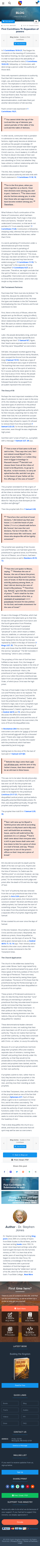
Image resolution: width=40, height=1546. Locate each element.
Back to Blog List (21, 1155)
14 (13, 943)
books (19, 1244)
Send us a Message (20, 1445)
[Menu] (3, 3)
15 (19, 712)
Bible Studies (9, 21)
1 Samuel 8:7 (23, 340)
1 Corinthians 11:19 (25, 262)
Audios (25, 1410)
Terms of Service (30, 1541)
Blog (24, 1403)
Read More (28, 1274)
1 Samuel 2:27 (20, 441)
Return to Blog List (20, 16)
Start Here (21, 1308)
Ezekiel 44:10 (8, 712)
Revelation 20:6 (9, 729)
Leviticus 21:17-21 (9, 794)
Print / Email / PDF (21, 1160)
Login (20, 1543)
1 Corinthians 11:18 (25, 177)
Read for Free (20, 1385)
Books (5, 1403)
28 (28, 441)
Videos (5, 1417)
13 (10, 943)
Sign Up (20, 1472)
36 (2, 814)
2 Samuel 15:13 (12, 360)
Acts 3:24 (15, 896)
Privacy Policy (16, 1541)
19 (35, 177)
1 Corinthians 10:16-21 (12, 50)
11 (7, 943)
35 (12, 645)
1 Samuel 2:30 (30, 509)
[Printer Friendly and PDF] (36, 21)
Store (5, 1423)
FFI (24, 1417)
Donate (20, 1522)
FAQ (24, 1423)
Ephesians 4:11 (16, 1097)
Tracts (5, 1410)
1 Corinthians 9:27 (20, 267)
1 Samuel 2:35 (29, 811)
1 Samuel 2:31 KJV (18, 754)
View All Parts (21, 44)
